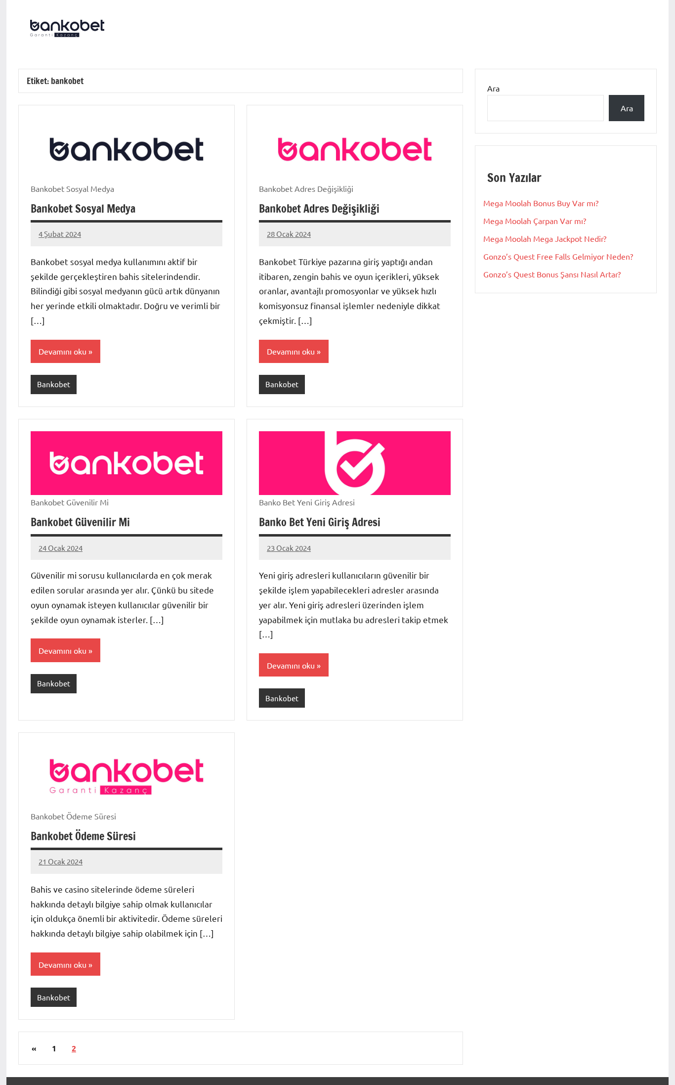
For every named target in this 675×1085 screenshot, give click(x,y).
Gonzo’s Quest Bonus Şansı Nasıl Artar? (552, 274)
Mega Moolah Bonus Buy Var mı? (540, 203)
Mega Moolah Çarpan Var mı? (534, 221)
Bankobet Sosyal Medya (83, 208)
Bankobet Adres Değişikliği (319, 208)
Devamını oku (62, 351)
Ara (493, 88)
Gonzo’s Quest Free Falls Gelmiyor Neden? (558, 256)
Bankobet (53, 384)
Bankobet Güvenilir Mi (80, 522)
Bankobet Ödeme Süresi (83, 836)
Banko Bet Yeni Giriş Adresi (319, 522)
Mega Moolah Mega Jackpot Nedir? (544, 238)
